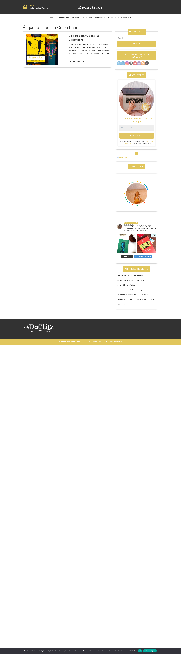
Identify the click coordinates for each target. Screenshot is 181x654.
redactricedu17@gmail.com (40, 8)
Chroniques (100, 17)
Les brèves (112, 17)
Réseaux (75, 17)
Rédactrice (90, 7)
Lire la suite (75, 61)
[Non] (178, 651)
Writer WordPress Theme (70, 342)
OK (140, 651)
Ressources (126, 17)
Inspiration (87, 17)
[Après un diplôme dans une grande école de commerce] (146, 243)
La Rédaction (63, 17)
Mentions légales (150, 651)
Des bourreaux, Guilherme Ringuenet (131, 290)
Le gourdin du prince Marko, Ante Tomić (132, 294)
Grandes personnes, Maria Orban (130, 275)
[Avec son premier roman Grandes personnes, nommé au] (126, 243)
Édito (52, 17)
